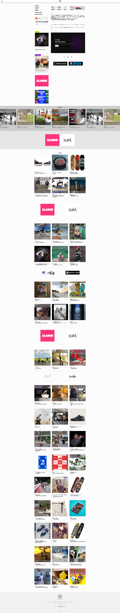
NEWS (52, 13)
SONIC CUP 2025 (38, 14)
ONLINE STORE (38, 12)
